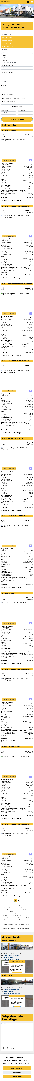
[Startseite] (6, 1)
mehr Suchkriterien (17, 106)
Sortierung (4, 110)
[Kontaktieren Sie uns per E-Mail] (28, 2)
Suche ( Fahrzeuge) (17, 119)
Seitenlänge (21, 110)
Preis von (4, 79)
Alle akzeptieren (17, 1076)
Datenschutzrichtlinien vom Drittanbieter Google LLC (16, 968)
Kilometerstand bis (7, 72)
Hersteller (4, 50)
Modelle (3, 55)
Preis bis (3, 85)
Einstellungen (17, 1072)
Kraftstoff (4, 60)
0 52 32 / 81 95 (8, 957)
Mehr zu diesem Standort (12, 959)
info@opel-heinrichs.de (11, 955)
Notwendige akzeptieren (17, 1068)
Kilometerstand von (7, 65)
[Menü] (31, 2)
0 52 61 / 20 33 (9, 992)
